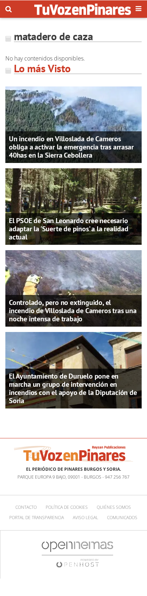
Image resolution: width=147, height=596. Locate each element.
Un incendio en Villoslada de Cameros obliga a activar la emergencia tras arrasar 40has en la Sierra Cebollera (71, 147)
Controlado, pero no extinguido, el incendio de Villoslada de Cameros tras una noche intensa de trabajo (73, 310)
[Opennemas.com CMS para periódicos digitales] (77, 554)
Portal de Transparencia (36, 518)
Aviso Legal (85, 518)
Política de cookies (67, 507)
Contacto (26, 507)
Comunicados (122, 518)
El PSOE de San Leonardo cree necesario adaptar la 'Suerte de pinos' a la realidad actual (68, 229)
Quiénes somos (114, 507)
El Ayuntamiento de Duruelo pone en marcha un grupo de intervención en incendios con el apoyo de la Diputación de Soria (73, 388)
